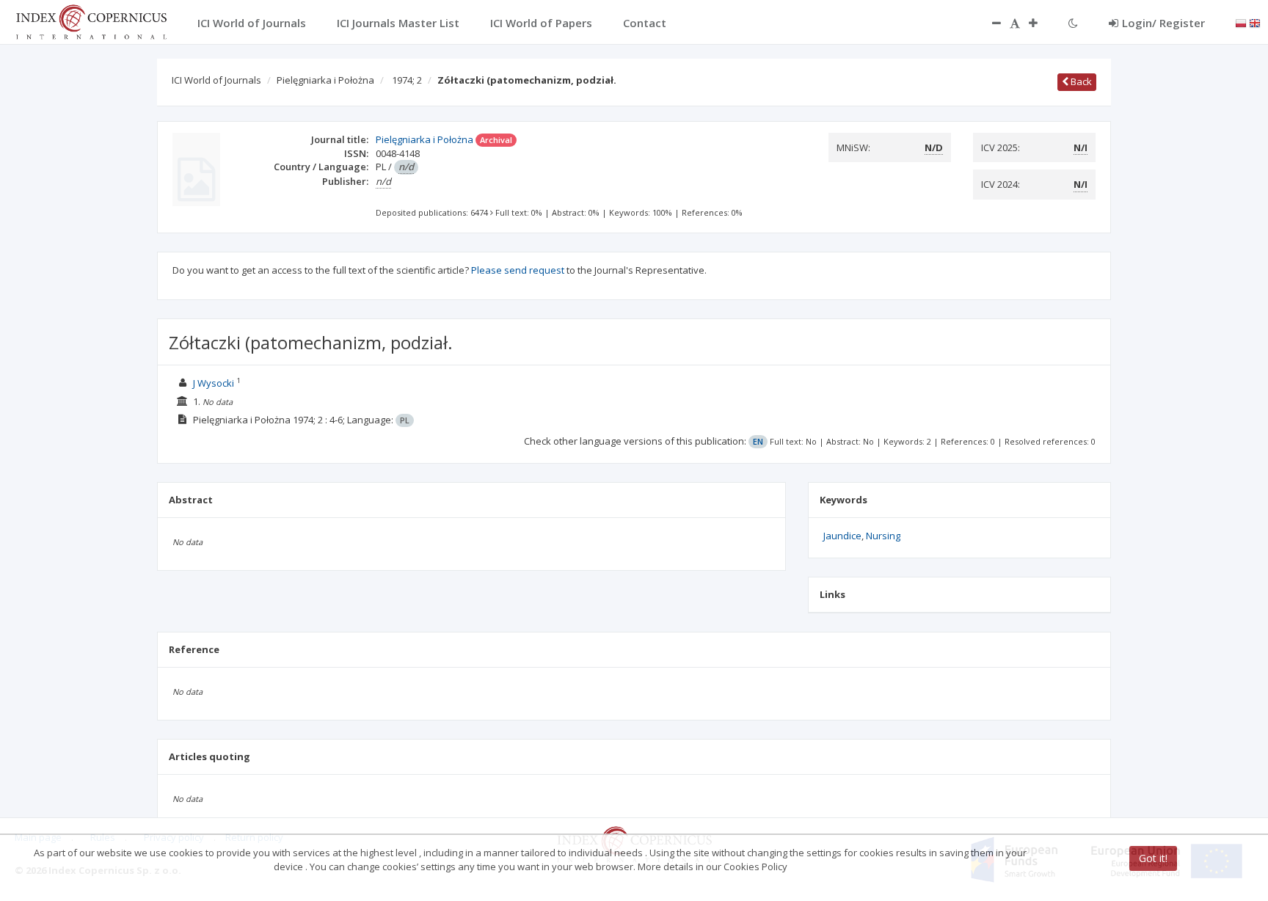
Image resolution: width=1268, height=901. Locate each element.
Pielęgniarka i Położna (325, 80)
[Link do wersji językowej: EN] (1255, 22)
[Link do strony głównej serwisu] (91, 20)
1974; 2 (407, 80)
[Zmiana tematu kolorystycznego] (1073, 23)
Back (1080, 81)
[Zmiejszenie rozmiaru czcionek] (989, 23)
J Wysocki (213, 383)
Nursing (883, 535)
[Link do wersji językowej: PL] (1241, 22)
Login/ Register (1163, 22)
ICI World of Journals (216, 80)
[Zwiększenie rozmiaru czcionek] (1040, 23)
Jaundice (842, 535)
